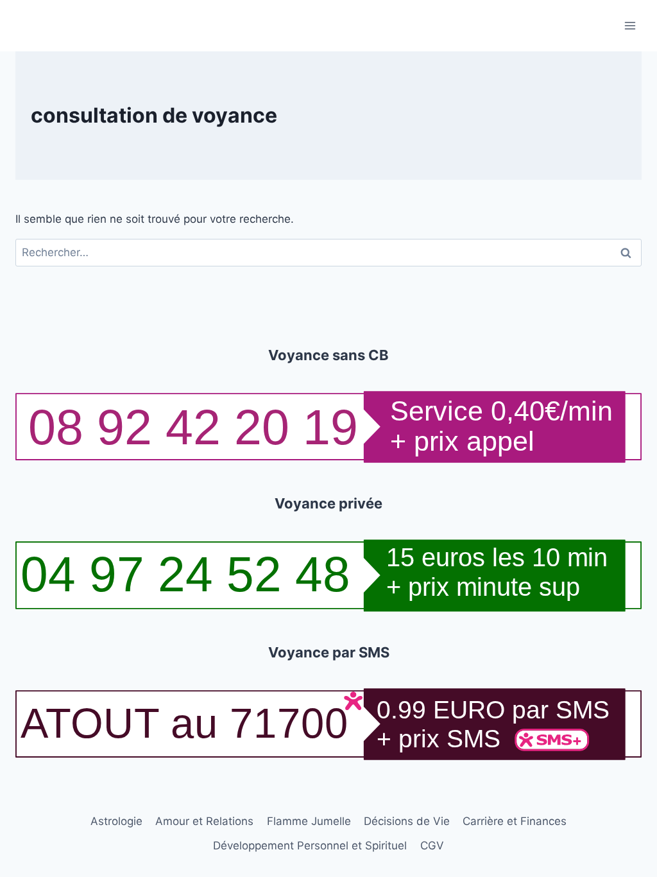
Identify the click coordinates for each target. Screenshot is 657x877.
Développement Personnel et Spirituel (310, 845)
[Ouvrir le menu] (630, 25)
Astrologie (116, 821)
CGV (432, 845)
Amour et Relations (204, 821)
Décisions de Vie (407, 821)
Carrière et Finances (515, 821)
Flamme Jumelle (309, 821)
